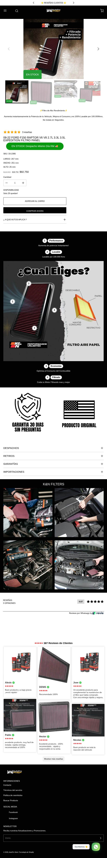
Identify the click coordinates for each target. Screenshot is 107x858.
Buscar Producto (10, 800)
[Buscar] (15, 11)
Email (8, 838)
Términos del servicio (12, 790)
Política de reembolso (12, 795)
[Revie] (98, 613)
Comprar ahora (34, 211)
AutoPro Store (13, 852)
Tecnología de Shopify (26, 852)
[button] (6, 11)
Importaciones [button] (13, 471)
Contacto (7, 785)
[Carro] (101, 11)
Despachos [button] (11, 448)
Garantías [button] (10, 464)
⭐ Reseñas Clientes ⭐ (53, 3)
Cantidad (7, 177)
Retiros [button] (8, 456)
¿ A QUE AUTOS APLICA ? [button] (15, 219)
